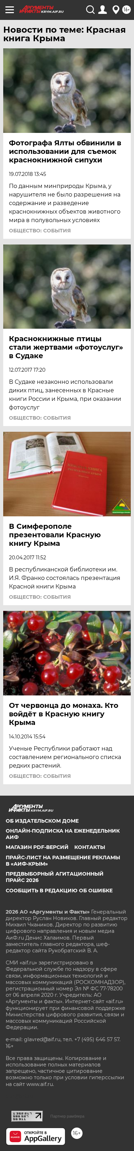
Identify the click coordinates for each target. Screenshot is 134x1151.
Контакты (89, 847)
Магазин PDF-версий (37, 847)
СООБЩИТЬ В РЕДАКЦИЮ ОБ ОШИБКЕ (59, 890)
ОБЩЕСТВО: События (40, 230)
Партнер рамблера (67, 1116)
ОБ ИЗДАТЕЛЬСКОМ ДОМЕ (42, 821)
